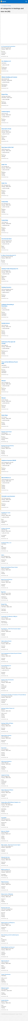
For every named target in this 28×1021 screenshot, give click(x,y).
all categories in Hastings (6, 5)
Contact (17, 1014)
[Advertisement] (14, 29)
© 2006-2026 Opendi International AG (8, 1014)
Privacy (20, 1014)
